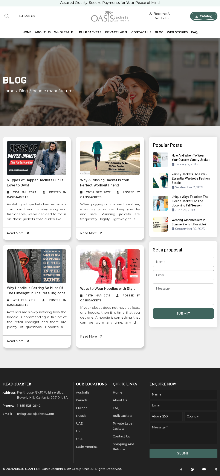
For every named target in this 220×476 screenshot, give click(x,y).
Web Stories (177, 32)
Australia (82, 392)
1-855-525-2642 (29, 406)
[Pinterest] (192, 469)
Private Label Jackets (123, 426)
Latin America (87, 447)
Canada (81, 400)
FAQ (194, 32)
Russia (81, 416)
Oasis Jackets (52, 469)
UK (78, 431)
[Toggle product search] (7, 16)
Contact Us (141, 32)
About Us (43, 32)
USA (79, 439)
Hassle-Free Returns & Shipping (110, 4)
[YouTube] (204, 469)
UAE (79, 423)
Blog (159, 32)
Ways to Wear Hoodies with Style (108, 288)
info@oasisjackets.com (35, 414)
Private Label (116, 32)
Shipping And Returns (123, 446)
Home (27, 32)
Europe (81, 408)
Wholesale (64, 32)
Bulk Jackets (90, 32)
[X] (215, 469)
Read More (15, 233)
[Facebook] (181, 469)
